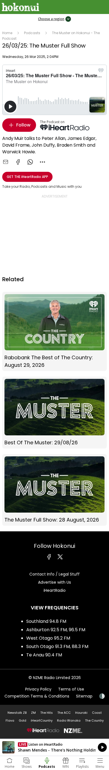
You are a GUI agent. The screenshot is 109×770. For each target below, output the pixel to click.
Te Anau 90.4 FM (44, 655)
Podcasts (32, 32)
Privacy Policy (38, 689)
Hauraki (81, 712)
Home (7, 32)
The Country (94, 720)
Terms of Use (71, 689)
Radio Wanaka (68, 720)
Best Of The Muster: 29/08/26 (54, 412)
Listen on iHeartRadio (54, 747)
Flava (10, 720)
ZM (33, 712)
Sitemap (84, 696)
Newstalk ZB (17, 712)
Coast (97, 712)
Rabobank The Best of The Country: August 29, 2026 (54, 331)
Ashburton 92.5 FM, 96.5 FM (55, 629)
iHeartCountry (42, 720)
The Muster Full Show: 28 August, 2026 (54, 490)
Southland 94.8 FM (46, 621)
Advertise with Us (54, 582)
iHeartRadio (55, 590)
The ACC (64, 712)
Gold (22, 720)
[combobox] (42, 162)
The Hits (46, 712)
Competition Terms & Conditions (36, 696)
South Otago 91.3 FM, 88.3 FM (57, 646)
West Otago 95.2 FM (48, 638)
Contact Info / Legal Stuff (54, 574)
